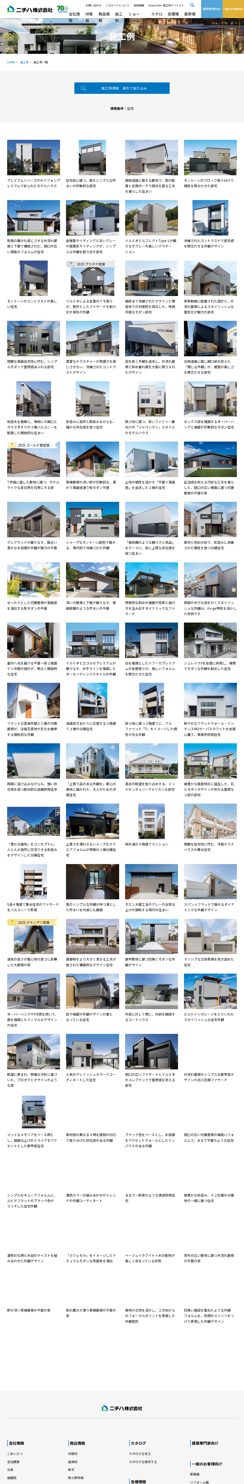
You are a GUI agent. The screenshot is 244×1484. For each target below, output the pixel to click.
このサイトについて (117, 5)
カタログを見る (140, 1453)
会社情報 (74, 17)
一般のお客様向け (207, 1464)
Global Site (155, 5)
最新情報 (190, 17)
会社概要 (13, 1461)
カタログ (157, 17)
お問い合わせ (94, 5)
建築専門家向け (205, 1443)
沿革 (10, 1469)
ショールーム (134, 17)
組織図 (11, 1477)
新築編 (194, 1474)
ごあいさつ (15, 1453)
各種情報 (173, 17)
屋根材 (72, 1461)
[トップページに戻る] (122, 1408)
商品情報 (104, 17)
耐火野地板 (76, 1477)
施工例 (119, 17)
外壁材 (72, 1453)
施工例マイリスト (173, 5)
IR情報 (89, 17)
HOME (11, 62)
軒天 (71, 1469)
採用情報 (139, 5)
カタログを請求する (143, 1461)
